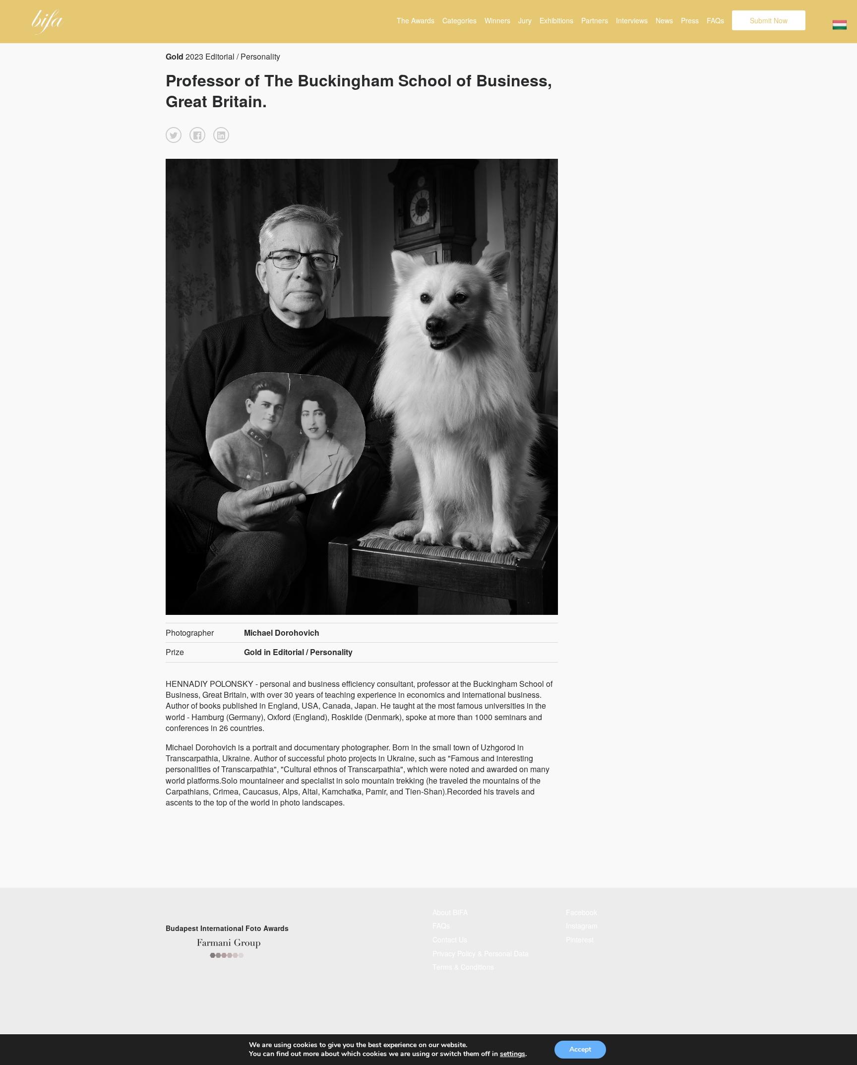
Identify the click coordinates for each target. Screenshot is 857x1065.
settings (512, 1054)
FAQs (715, 20)
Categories (459, 20)
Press (690, 20)
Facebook (581, 912)
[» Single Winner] (48, 22)
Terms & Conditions (463, 967)
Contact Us (449, 939)
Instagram (582, 926)
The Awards (415, 20)
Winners (497, 20)
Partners (594, 20)
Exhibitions (556, 20)
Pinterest (580, 939)
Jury (525, 20)
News (664, 20)
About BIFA (450, 912)
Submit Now (769, 20)
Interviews (632, 20)
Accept (580, 1049)
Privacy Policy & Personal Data (480, 953)
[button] (174, 135)
